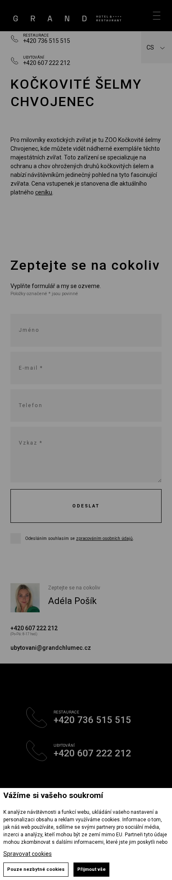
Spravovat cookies (27, 853)
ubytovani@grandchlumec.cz (50, 647)
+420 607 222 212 (46, 63)
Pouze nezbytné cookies (36, 869)
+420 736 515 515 (46, 40)
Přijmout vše (91, 869)
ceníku (43, 192)
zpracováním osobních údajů (104, 538)
